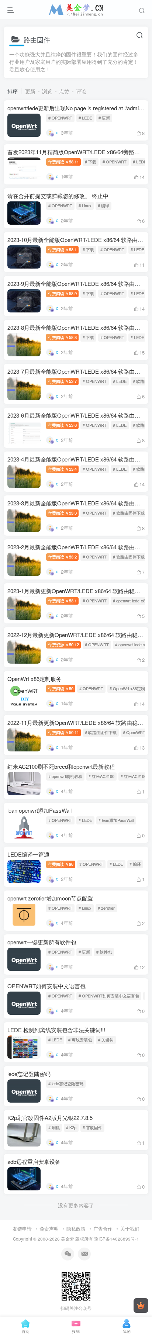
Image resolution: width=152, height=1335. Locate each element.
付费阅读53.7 (62, 381)
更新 (30, 91)
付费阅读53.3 (62, 513)
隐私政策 (76, 1228)
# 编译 (103, 205)
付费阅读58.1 (62, 249)
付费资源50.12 (63, 644)
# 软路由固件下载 (129, 513)
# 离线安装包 (80, 1039)
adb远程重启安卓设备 (34, 1161)
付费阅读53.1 (62, 600)
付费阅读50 (60, 688)
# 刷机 (54, 1127)
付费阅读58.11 (63, 162)
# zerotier (106, 908)
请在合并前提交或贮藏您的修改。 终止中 (57, 196)
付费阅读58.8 (62, 337)
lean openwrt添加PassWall (39, 810)
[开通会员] (141, 1305)
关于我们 (129, 1228)
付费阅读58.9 (62, 293)
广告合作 (103, 1228)
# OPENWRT (60, 118)
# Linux (85, 205)
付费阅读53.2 (62, 557)
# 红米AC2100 (101, 776)
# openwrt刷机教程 (65, 776)
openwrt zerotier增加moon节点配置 (50, 898)
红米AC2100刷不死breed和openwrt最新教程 (61, 766)
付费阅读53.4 (62, 469)
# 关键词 (106, 1039)
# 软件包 (104, 952)
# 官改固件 (92, 1127)
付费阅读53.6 (62, 425)
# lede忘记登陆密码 (65, 1083)
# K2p (71, 1127)
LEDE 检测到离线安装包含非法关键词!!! (56, 1030)
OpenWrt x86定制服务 (34, 678)
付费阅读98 (60, 864)
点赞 (64, 91)
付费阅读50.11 (63, 732)
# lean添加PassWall (116, 820)
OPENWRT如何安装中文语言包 (46, 986)
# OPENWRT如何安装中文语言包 (109, 996)
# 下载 (90, 162)
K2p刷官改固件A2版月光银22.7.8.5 (50, 1117)
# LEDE (85, 118)
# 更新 (104, 118)
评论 (81, 91)
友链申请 (22, 1228)
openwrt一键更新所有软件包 (41, 942)
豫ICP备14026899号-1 (116, 1239)
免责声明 (49, 1228)
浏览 (47, 91)
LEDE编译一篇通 (28, 854)
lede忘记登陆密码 (29, 1074)
